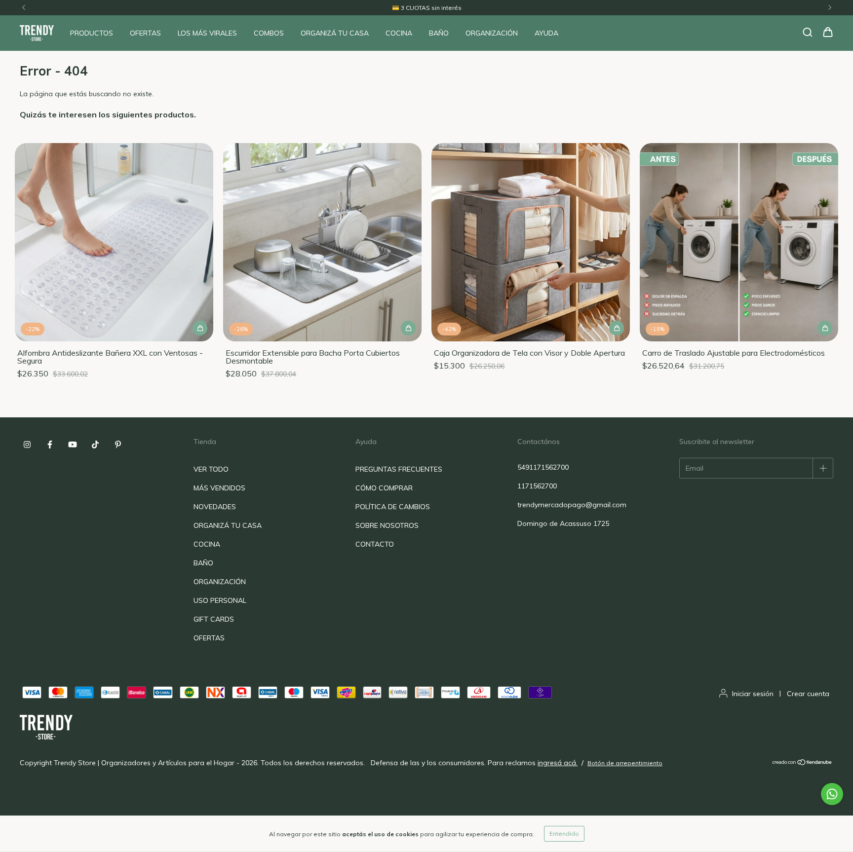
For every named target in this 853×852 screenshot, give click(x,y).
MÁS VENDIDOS (219, 487)
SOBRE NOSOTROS (387, 525)
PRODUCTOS (91, 33)
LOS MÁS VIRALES (207, 33)
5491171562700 (543, 467)
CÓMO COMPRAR (384, 487)
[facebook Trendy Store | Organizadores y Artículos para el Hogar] (49, 444)
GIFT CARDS (214, 619)
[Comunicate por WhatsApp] (832, 794)
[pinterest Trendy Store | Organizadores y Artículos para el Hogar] (118, 444)
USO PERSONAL (220, 600)
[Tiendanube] (802, 763)
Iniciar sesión (753, 693)
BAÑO (439, 33)
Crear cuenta (808, 693)
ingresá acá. (558, 762)
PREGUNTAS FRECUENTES (398, 469)
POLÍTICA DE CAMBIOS (392, 506)
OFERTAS (145, 33)
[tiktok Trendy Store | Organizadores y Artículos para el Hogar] (95, 444)
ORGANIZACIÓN (491, 33)
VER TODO (211, 469)
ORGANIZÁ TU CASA (335, 33)
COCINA (399, 33)
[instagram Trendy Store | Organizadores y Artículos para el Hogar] (27, 444)
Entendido (564, 833)
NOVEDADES (215, 506)
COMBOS (269, 33)
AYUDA (546, 33)
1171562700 (537, 486)
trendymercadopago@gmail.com (571, 504)
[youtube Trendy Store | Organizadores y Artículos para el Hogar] (72, 444)
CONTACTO (374, 544)
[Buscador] (808, 32)
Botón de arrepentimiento (624, 763)
